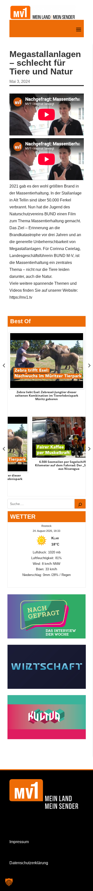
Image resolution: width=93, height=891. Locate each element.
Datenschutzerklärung (28, 863)
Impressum (19, 842)
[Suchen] (80, 504)
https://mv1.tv (20, 297)
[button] (9, 882)
